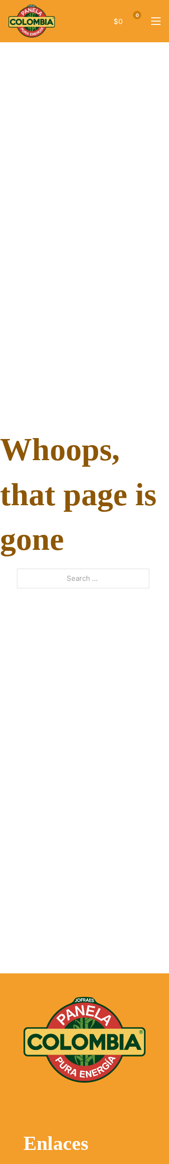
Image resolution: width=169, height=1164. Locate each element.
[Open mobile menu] (156, 21)
